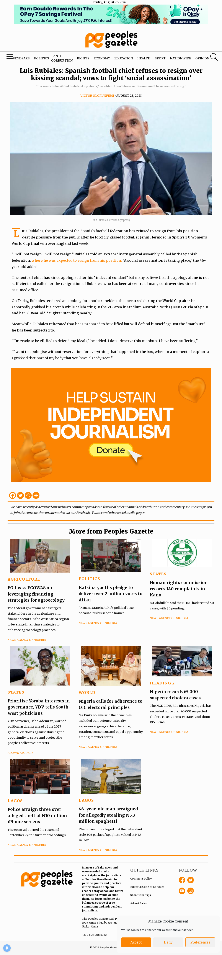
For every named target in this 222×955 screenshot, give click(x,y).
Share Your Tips (140, 895)
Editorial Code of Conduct (147, 886)
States (158, 573)
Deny (168, 942)
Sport (160, 58)
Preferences (200, 942)
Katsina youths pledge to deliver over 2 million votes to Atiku (110, 593)
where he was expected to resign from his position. (77, 260)
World (87, 692)
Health (143, 58)
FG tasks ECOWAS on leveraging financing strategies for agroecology (36, 594)
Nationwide (180, 58)
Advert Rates (138, 903)
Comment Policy (141, 878)
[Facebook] (12, 495)
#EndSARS (21, 58)
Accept (136, 942)
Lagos (15, 800)
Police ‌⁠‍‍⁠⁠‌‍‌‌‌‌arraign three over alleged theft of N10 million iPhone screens (37, 815)
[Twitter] (20, 495)
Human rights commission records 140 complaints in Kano (179, 588)
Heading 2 (162, 683)
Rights (83, 58)
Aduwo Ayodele (20, 753)
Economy (102, 58)
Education (123, 58)
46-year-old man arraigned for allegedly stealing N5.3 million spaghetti (108, 815)
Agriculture (24, 579)
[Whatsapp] (28, 495)
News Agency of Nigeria (27, 640)
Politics (41, 58)
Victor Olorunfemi (97, 96)
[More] (36, 495)
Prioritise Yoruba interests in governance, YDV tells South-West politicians (39, 707)
